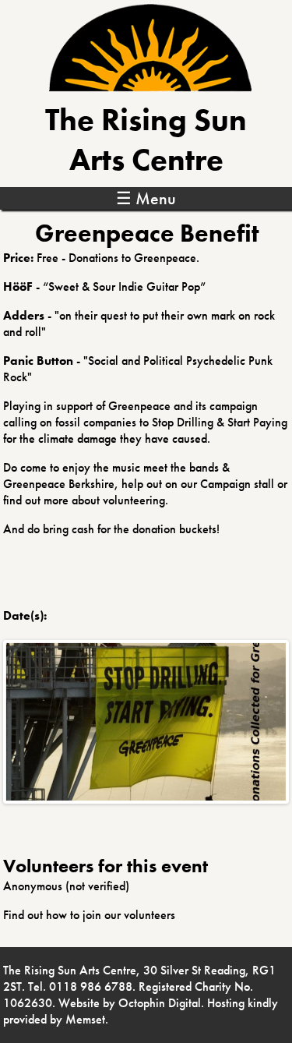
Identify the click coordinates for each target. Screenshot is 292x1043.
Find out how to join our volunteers (89, 915)
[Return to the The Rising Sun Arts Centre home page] (150, 88)
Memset (85, 1019)
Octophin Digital (159, 1003)
